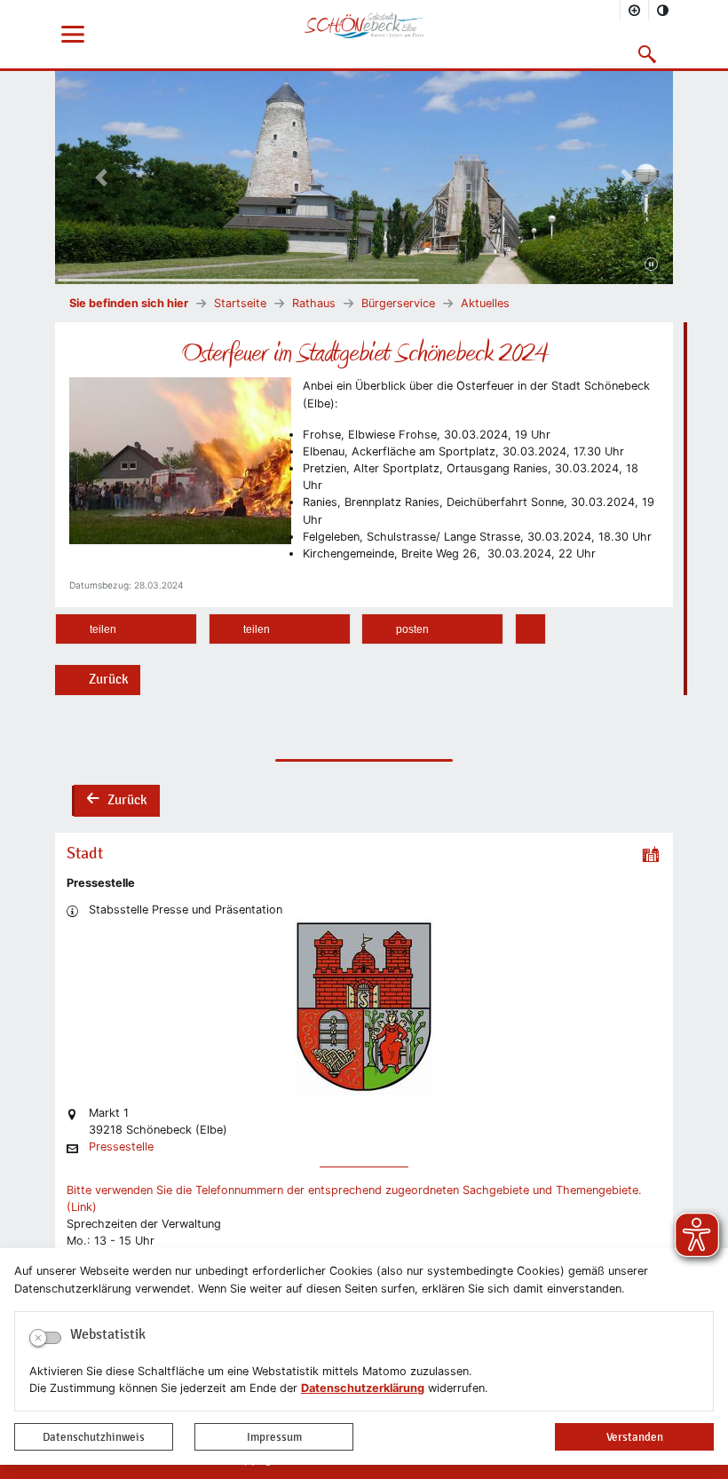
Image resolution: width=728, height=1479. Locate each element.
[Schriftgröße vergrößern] (635, 10)
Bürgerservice (398, 303)
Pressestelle (121, 1147)
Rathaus (314, 303)
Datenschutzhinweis (94, 1436)
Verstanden (634, 1436)
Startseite (240, 303)
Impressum (274, 1436)
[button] (647, 54)
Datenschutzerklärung (362, 1388)
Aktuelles (485, 303)
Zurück (109, 679)
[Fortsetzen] (651, 265)
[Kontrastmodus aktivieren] (663, 10)
